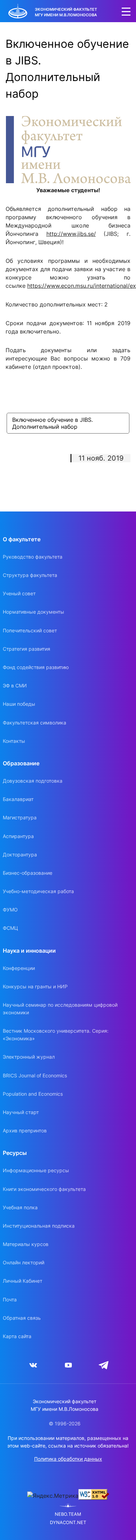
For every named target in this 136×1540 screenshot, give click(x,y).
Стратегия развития (26, 649)
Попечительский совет (30, 630)
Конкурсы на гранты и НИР (35, 986)
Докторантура (20, 854)
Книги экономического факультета (44, 1189)
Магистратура (20, 817)
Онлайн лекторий (23, 1262)
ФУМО (10, 910)
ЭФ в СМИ (15, 685)
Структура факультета (30, 575)
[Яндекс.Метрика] (52, 1496)
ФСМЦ (10, 928)
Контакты (14, 741)
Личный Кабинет (22, 1281)
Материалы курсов (25, 1244)
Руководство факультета (32, 557)
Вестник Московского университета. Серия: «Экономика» (55, 1034)
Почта (10, 1299)
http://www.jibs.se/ (71, 233)
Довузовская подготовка (32, 781)
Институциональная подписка (39, 1226)
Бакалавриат (18, 799)
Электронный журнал (29, 1057)
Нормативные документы (33, 612)
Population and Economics (33, 1094)
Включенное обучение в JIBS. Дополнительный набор (53, 423)
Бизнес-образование (27, 873)
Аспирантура (18, 836)
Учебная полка (20, 1207)
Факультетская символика (34, 723)
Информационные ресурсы (36, 1170)
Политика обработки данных (68, 1459)
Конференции (19, 968)
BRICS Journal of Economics (35, 1075)
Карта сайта (17, 1336)
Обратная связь (22, 1318)
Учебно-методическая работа (38, 891)
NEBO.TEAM (68, 1514)
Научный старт (21, 1112)
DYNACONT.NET (68, 1522)
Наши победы (19, 704)
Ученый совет (19, 593)
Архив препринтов (25, 1130)
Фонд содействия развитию (36, 667)
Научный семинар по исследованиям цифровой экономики (60, 1008)
